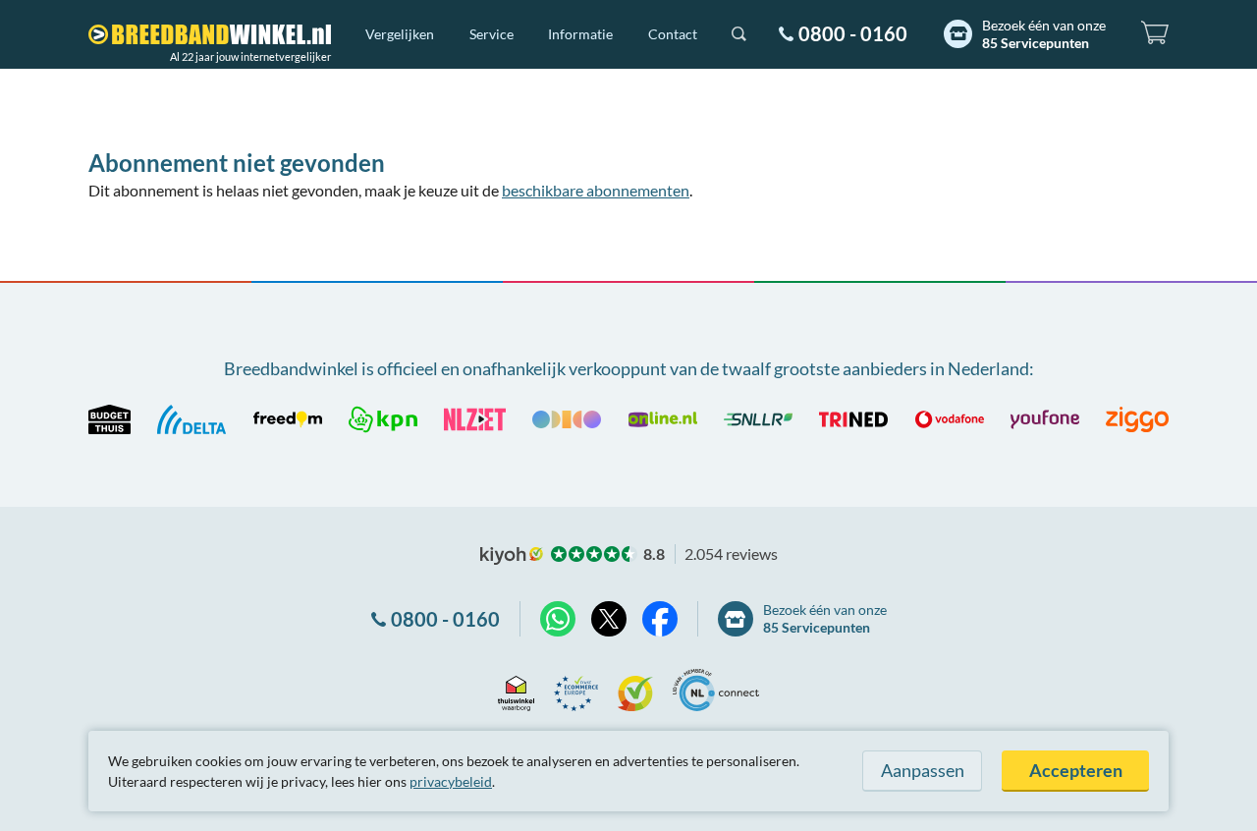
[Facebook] (660, 619)
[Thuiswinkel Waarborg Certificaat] (516, 690)
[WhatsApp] (557, 619)
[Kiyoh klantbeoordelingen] (635, 690)
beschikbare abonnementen (595, 190)
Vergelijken (399, 34)
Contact (672, 34)
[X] (609, 619)
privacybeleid (451, 781)
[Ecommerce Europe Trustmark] (576, 690)
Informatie (580, 34)
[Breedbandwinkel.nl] (209, 34)
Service (491, 34)
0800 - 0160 (852, 33)
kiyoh (511, 556)
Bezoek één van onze (1044, 34)
